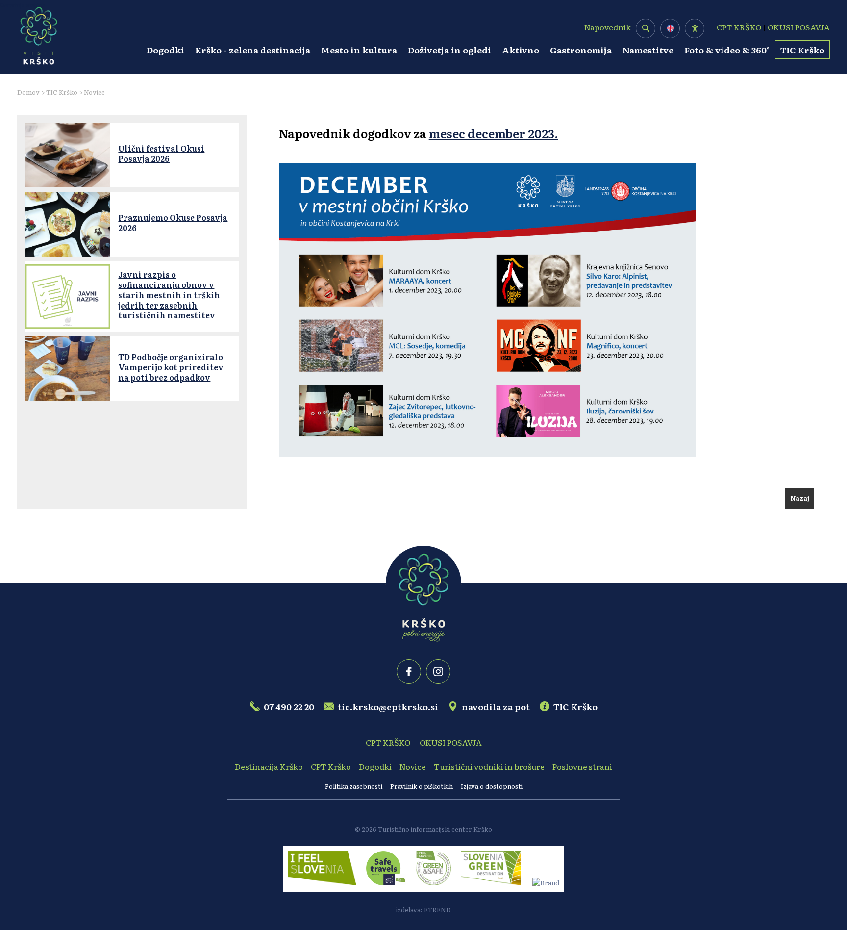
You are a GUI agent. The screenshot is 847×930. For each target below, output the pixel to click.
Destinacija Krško (269, 766)
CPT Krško (331, 766)
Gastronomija (581, 49)
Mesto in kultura (359, 49)
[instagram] (438, 671)
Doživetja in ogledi (449, 49)
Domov (28, 92)
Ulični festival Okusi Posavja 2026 (161, 153)
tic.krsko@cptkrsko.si (388, 706)
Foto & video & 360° (727, 49)
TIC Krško (802, 49)
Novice (94, 92)
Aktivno (520, 49)
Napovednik (607, 27)
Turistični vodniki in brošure (489, 766)
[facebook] (409, 671)
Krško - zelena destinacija (252, 49)
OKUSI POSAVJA (799, 27)
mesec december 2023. (493, 133)
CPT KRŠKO (739, 27)
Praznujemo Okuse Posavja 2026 (172, 222)
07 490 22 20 (289, 706)
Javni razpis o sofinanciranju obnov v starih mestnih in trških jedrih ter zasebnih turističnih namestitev (169, 294)
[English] (670, 28)
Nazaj (799, 498)
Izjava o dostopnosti (492, 786)
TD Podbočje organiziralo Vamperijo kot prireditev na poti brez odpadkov (171, 367)
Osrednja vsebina (22, 5)
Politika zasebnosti (353, 786)
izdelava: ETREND (423, 909)
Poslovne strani (582, 766)
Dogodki (165, 49)
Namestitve (648, 49)
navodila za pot (496, 706)
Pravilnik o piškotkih (421, 786)
